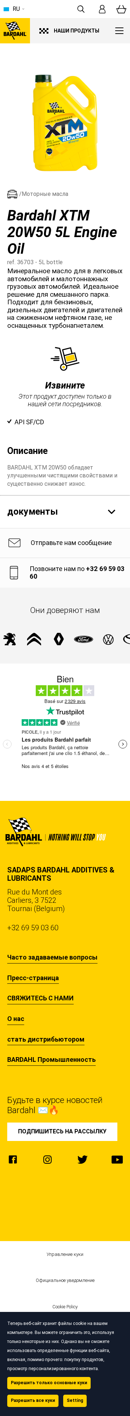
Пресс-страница (33, 978)
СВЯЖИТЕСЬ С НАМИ (40, 998)
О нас (15, 1018)
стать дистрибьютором (45, 1039)
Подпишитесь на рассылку (62, 1131)
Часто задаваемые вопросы (52, 957)
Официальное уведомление (65, 1280)
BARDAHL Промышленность (51, 1059)
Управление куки (65, 1254)
